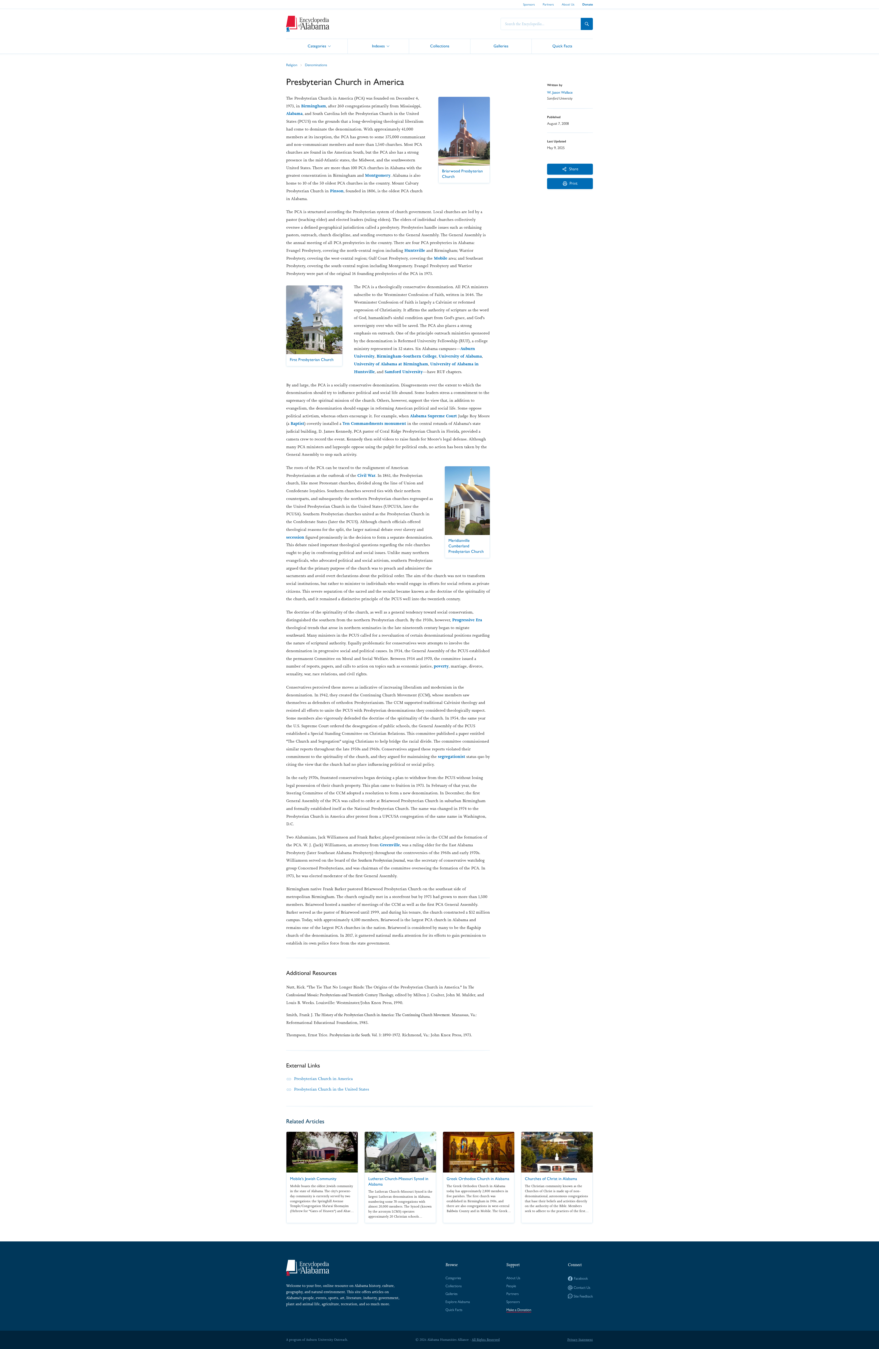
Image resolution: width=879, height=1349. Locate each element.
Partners (548, 4)
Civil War (366, 475)
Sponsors (529, 4)
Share (573, 168)
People (511, 1286)
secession (295, 537)
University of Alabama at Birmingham (391, 364)
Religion (291, 65)
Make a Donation (518, 1310)
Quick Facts (562, 45)
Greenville (390, 845)
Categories (317, 45)
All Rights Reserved (486, 1340)
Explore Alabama (457, 1302)
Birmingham (313, 106)
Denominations (316, 65)
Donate (587, 4)
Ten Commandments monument (374, 423)
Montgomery (378, 175)
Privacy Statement (580, 1340)
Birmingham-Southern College (407, 356)
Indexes (378, 45)
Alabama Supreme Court (433, 416)
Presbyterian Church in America (323, 1078)
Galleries (501, 45)
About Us (568, 4)
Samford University (404, 372)
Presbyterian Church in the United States (331, 1089)
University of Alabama (460, 356)
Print (574, 183)
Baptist (297, 423)
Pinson (337, 191)
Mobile (440, 258)
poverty (441, 666)
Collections (439, 45)
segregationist (451, 756)
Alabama (294, 113)
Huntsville (414, 250)
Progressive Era (467, 620)
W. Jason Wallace (560, 92)
